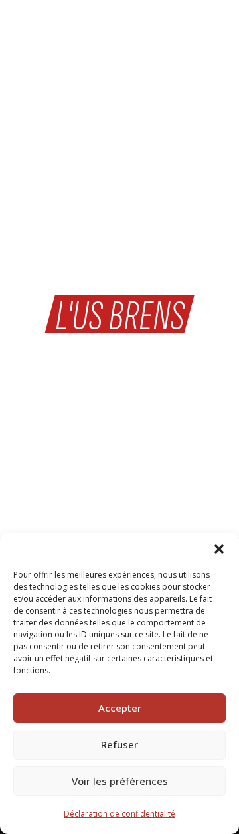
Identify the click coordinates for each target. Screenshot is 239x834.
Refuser (119, 744)
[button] (219, 549)
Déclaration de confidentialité (119, 813)
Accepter (119, 707)
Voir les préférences (120, 781)
